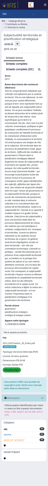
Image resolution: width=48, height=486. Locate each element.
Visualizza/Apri (11, 369)
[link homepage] (10, 5)
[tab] (39, 69)
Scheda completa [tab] (16, 63)
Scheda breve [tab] (14, 57)
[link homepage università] (31, 5)
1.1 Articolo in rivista (15, 27)
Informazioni (13, 398)
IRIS (3, 20)
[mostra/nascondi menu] (45, 4)
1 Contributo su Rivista (16, 24)
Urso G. (8, 43)
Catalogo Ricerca (16, 20)
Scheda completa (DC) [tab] (20, 69)
